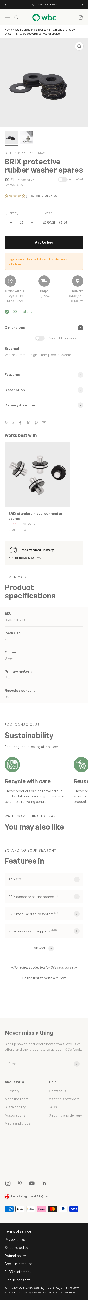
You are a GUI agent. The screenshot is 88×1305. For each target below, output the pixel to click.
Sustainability (15, 1107)
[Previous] (5, 4)
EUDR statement (18, 1272)
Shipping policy (16, 1247)
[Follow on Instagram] (8, 1183)
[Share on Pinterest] (36, 423)
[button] (44, 196)
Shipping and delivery (65, 1115)
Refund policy (15, 1256)
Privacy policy (15, 1239)
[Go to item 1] (11, 138)
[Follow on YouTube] (32, 1183)
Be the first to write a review (44, 978)
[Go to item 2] (26, 138)
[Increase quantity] (32, 222)
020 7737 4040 (47, 4)
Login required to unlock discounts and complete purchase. (39, 261)
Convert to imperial (62, 338)
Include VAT (76, 179)
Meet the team (16, 1099)
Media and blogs (18, 1123)
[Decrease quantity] (11, 222)
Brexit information (19, 1264)
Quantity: (12, 213)
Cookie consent (17, 1280)
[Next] (82, 4)
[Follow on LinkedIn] (44, 1183)
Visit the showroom (64, 1099)
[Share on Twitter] (28, 423)
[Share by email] (44, 423)
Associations (15, 1115)
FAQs (53, 1107)
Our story (12, 1091)
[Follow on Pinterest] (20, 1183)
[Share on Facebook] (20, 423)
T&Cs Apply (72, 1049)
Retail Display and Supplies (30, 29)
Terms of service (18, 1231)
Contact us (57, 1091)
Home (8, 29)
